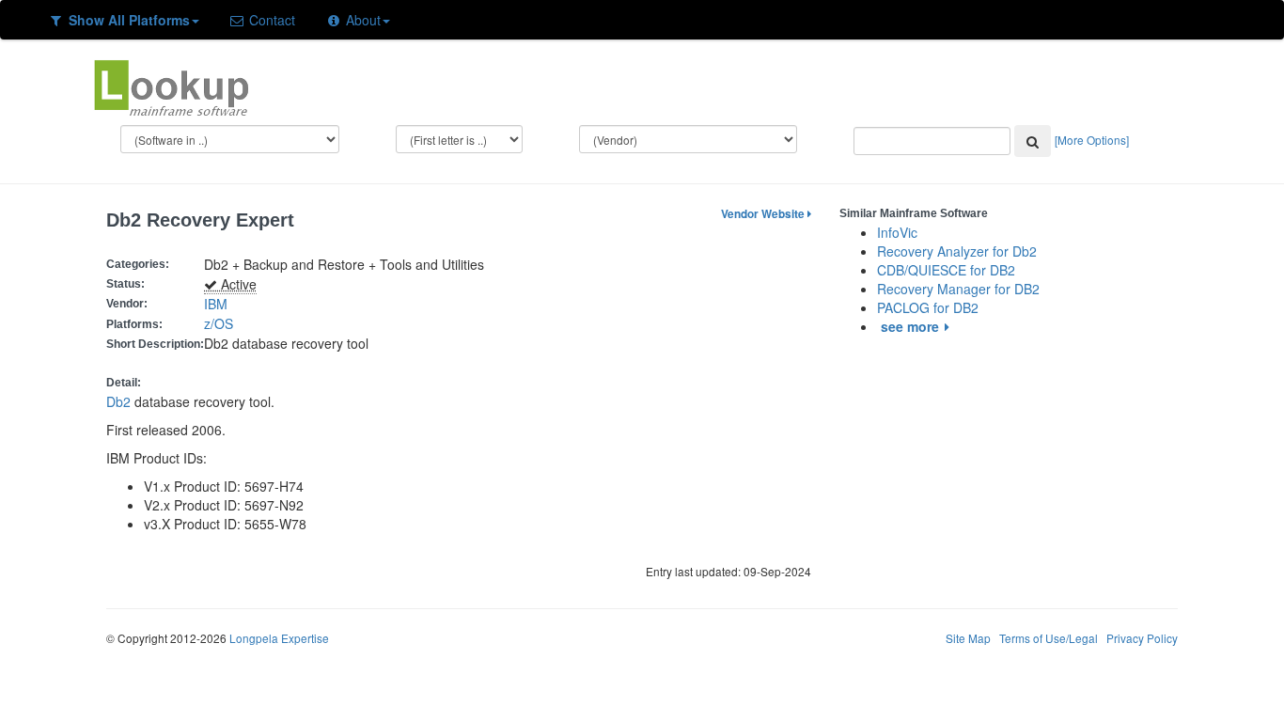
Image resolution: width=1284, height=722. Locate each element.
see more (910, 326)
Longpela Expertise (279, 638)
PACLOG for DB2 (928, 307)
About (361, 19)
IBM (215, 303)
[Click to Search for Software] (1032, 141)
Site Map (968, 638)
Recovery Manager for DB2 (958, 288)
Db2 (118, 401)
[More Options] (1092, 140)
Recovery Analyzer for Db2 (957, 251)
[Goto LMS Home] (171, 85)
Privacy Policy (1142, 638)
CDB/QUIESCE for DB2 (946, 269)
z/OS (222, 323)
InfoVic (897, 232)
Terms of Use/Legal (1048, 638)
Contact (270, 19)
